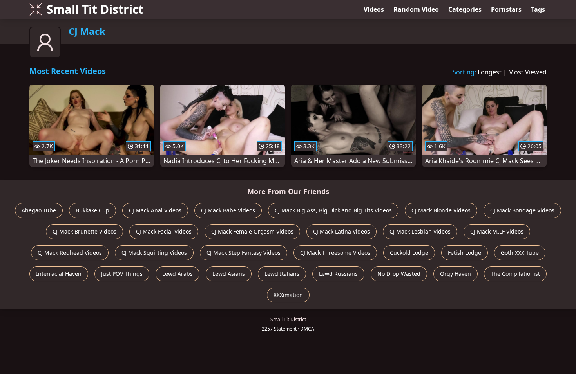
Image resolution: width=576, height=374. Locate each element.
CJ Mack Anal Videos (155, 210)
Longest (490, 72)
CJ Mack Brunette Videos (84, 231)
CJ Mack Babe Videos (228, 210)
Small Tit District (95, 9)
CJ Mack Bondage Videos (522, 210)
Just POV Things (122, 273)
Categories (465, 9)
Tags (538, 9)
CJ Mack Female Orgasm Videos (252, 231)
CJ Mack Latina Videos (341, 231)
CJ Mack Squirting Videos (154, 252)
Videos (374, 9)
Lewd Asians (228, 273)
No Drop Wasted (398, 273)
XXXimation (288, 294)
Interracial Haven (59, 273)
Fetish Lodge (464, 252)
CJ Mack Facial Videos (164, 231)
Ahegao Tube (39, 210)
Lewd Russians (338, 273)
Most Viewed (527, 72)
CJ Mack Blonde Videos (441, 210)
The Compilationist (515, 273)
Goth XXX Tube (520, 252)
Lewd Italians (281, 273)
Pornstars (506, 9)
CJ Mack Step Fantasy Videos (243, 252)
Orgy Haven (455, 273)
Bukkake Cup (92, 210)
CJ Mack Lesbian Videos (420, 231)
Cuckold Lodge (409, 252)
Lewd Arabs (177, 273)
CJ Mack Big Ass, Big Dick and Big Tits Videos (333, 210)
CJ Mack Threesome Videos (335, 252)
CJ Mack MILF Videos (496, 231)
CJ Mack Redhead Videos (70, 252)
